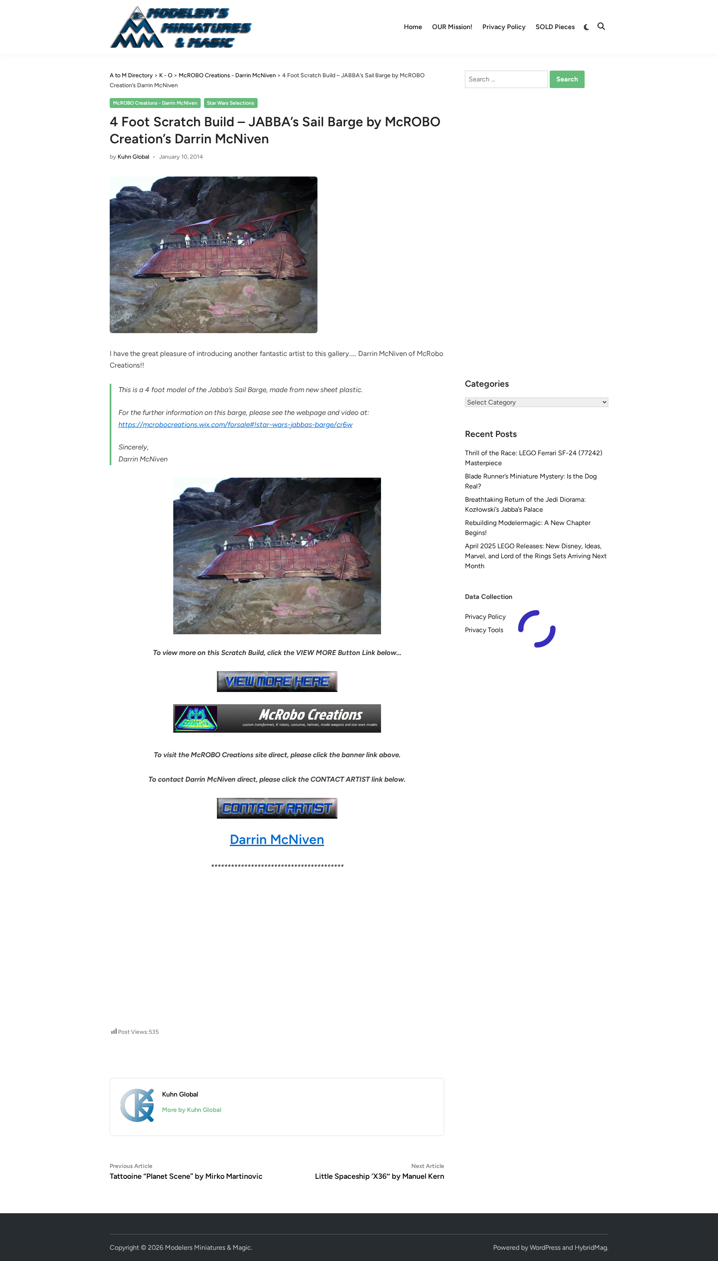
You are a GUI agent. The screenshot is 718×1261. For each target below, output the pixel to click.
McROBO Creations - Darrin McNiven (155, 103)
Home (413, 27)
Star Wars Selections (230, 103)
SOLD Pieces (555, 27)
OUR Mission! (452, 27)
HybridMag (591, 1247)
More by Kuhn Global (191, 1110)
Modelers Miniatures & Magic (208, 1247)
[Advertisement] (277, 910)
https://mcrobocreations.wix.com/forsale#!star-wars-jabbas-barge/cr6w (235, 424)
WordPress (545, 1247)
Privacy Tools (484, 630)
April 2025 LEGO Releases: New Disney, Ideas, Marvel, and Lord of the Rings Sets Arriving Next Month (536, 556)
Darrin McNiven (277, 839)
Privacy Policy (504, 27)
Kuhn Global (133, 156)
